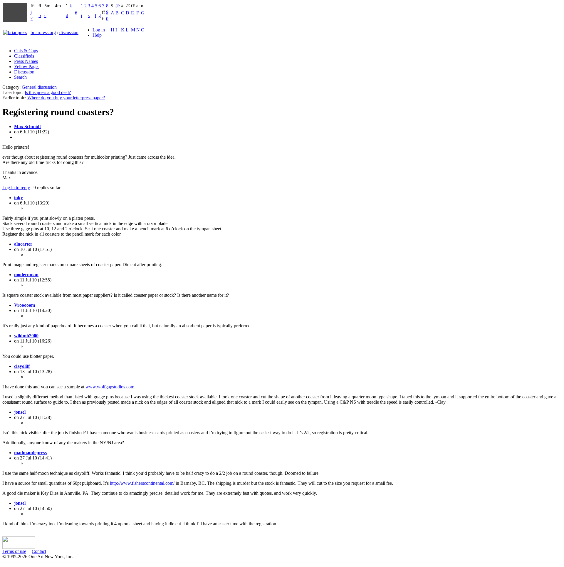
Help (97, 35)
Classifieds (24, 55)
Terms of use (14, 551)
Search (20, 77)
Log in (99, 29)
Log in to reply (16, 187)
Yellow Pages (26, 66)
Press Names (26, 61)
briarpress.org (43, 32)
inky (18, 197)
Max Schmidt (27, 126)
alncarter (23, 243)
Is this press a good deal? (48, 92)
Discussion (24, 71)
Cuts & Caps (26, 50)
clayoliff (22, 366)
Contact (39, 551)
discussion (68, 32)
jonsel (20, 412)
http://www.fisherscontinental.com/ (142, 483)
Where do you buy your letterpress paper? (66, 97)
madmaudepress (30, 452)
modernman (26, 274)
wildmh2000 (26, 335)
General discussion (39, 87)
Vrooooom (24, 305)
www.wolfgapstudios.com (109, 386)
